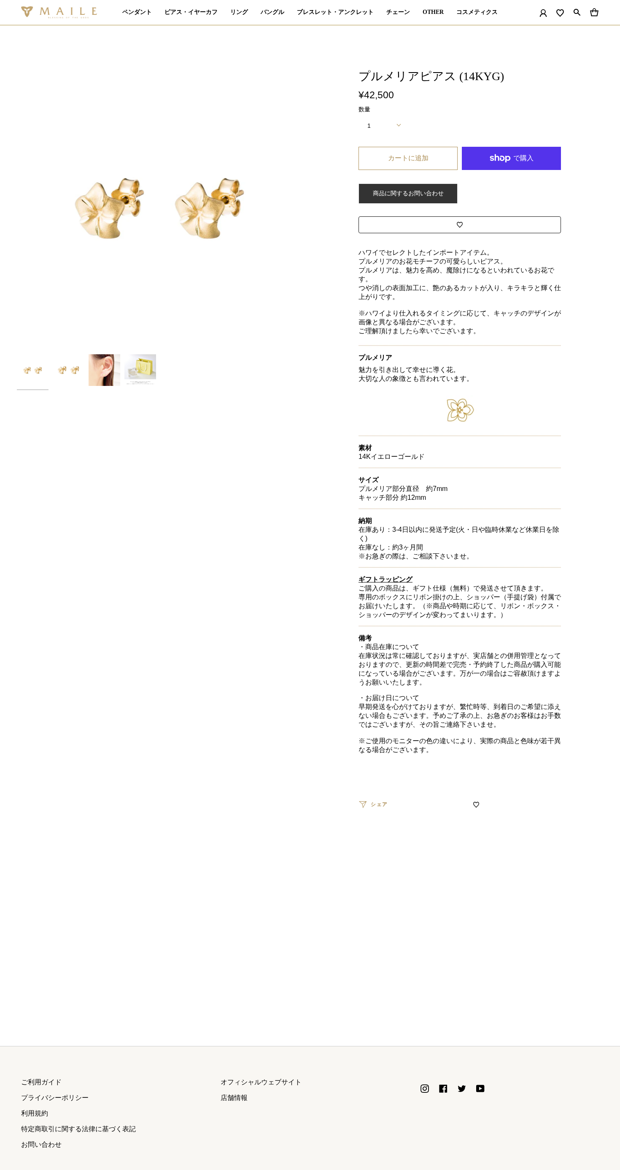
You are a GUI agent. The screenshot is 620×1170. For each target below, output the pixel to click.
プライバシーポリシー (55, 1097)
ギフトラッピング (385, 579)
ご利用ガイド (41, 1082)
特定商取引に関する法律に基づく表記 (78, 1128)
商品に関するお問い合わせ (408, 193)
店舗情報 (234, 1097)
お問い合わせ (41, 1144)
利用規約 (34, 1113)
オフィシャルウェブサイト (261, 1082)
